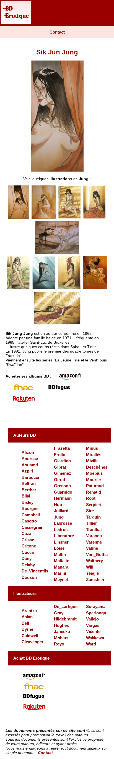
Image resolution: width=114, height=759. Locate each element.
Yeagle (92, 573)
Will (89, 567)
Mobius (61, 637)
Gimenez (62, 473)
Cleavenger (32, 641)
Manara (61, 567)
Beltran (29, 483)
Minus (92, 448)
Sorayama (95, 606)
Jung (59, 517)
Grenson (62, 485)
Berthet (29, 489)
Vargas (92, 625)
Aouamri (30, 465)
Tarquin (93, 517)
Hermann (63, 498)
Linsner (61, 542)
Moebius (94, 473)
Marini (60, 573)
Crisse (28, 539)
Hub (58, 504)
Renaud (93, 492)
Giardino (62, 460)
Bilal (26, 496)
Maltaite (61, 560)
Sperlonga (96, 612)
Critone (29, 546)
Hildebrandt (65, 619)
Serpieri (93, 504)
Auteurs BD (24, 435)
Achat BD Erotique (31, 658)
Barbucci (30, 477)
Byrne (27, 629)
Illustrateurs (25, 593)
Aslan (27, 616)
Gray (58, 612)
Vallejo (92, 619)
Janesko (62, 631)
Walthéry (94, 560)
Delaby (28, 564)
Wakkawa (95, 637)
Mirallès (93, 454)
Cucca (28, 552)
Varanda (94, 535)
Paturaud (95, 485)
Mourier (93, 479)
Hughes (61, 625)
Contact (57, 32)
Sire (90, 510)
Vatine (92, 548)
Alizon (28, 452)
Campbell (31, 514)
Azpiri (27, 471)
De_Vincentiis (35, 571)
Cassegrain (32, 527)
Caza (26, 533)
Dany (27, 558)
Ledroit (61, 529)
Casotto (29, 521)
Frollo (59, 454)
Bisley (27, 502)
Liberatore (64, 535)
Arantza (29, 610)
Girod (59, 479)
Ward (91, 644)
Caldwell (30, 635)
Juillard (61, 510)
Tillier (91, 523)
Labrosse (63, 523)
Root (90, 498)
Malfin (60, 554)
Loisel (60, 548)
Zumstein (95, 579)
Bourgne (30, 508)
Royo (59, 644)
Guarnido (63, 492)
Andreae (30, 458)
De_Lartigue (65, 606)
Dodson (29, 577)
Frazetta (62, 448)
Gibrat (60, 467)
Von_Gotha (97, 554)
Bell (25, 623)
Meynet (61, 579)
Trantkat (94, 529)
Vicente (93, 631)
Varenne (94, 542)
